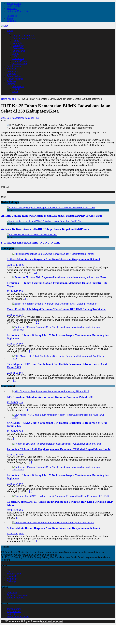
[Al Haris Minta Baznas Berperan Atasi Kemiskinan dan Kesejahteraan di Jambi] (53, 254)
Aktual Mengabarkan (17, 595)
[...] (35, 272)
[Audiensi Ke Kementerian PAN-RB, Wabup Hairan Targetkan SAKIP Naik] (45, 221)
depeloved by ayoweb (52, 621)
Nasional (11, 68)
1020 (21, 265)
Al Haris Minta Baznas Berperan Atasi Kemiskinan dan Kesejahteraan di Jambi (53, 259)
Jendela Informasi (16, 597)
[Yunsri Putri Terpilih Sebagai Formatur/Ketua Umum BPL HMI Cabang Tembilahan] (54, 304)
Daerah (10, 33)
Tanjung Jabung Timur (23, 38)
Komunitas (12, 71)
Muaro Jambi (18, 51)
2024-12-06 (12, 510)
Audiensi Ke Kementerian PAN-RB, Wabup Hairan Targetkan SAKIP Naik (45, 229)
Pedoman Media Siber (18, 11)
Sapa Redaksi (14, 6)
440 (21, 454)
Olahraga (11, 74)
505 (21, 373)
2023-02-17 (7, 118)
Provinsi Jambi (19, 63)
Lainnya (11, 84)
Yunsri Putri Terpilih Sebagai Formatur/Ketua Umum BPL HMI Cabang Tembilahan (56, 309)
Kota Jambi (18, 58)
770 (21, 291)
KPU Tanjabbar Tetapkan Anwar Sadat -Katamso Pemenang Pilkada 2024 (51, 396)
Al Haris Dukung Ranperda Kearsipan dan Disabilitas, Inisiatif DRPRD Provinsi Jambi (52, 215)
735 (21, 510)
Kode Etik (12, 8)
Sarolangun (18, 46)
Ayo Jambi (12, 592)
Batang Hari (18, 48)
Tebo (14, 56)
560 (21, 344)
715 (21, 315)
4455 (36, 118)
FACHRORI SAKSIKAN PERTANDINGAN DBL (30, 242)
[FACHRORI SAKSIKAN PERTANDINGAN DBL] (32, 234)
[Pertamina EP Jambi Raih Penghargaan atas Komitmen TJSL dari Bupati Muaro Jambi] (56, 444)
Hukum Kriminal (15, 79)
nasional (29, 118)
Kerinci (16, 41)
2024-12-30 (12, 454)
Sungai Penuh (19, 61)
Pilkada (16, 89)
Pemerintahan (14, 76)
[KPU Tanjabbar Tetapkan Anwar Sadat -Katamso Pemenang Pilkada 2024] (50, 391)
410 (21, 402)
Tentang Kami (14, 3)
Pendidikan (18, 86)
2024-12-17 (12, 265)
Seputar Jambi (14, 66)
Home (10, 30)
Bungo (15, 53)
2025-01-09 (12, 373)
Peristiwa (11, 81)
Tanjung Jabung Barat (23, 35)
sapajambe (18, 118)
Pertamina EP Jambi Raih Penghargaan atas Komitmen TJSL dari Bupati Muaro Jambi (58, 449)
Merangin (17, 43)
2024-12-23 (12, 315)
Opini (15, 91)
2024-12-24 (12, 344)
